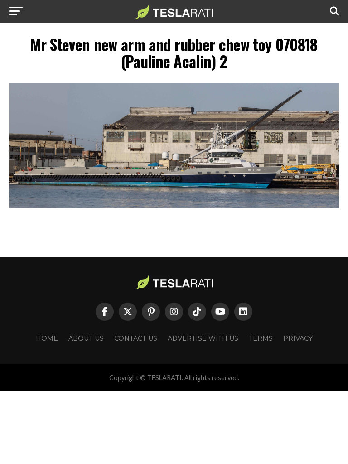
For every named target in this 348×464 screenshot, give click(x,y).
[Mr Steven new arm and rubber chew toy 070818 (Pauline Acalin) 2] (174, 205)
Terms (261, 338)
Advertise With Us (203, 338)
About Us (86, 338)
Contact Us (135, 338)
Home (47, 338)
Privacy (298, 338)
